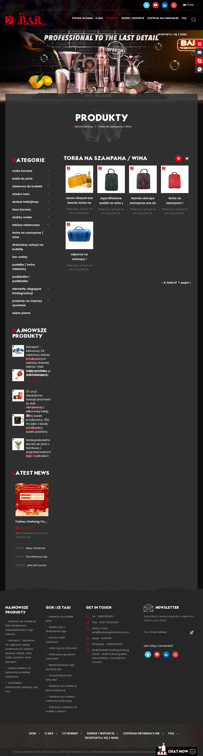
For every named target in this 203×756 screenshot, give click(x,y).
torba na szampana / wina (114, 127)
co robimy (70, 733)
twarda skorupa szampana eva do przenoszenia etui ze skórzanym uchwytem (143, 201)
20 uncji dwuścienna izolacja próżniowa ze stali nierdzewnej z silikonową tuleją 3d (38, 396)
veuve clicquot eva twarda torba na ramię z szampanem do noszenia (79, 200)
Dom (32, 733)
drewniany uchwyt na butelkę (27, 247)
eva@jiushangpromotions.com (110, 632)
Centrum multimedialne (163, 18)
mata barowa (22, 171)
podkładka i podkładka (21, 279)
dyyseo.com (149, 752)
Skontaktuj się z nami (171, 34)
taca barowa (21, 209)
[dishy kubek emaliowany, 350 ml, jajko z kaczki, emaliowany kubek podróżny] (18, 420)
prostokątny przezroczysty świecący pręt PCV (21, 687)
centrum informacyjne (141, 733)
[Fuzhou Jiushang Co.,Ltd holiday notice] (31, 499)
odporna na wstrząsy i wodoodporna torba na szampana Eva (79, 257)
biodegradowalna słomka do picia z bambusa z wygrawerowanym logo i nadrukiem (38, 444)
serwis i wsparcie (132, 18)
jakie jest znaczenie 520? (41, 565)
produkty (112, 18)
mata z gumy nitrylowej (63, 648)
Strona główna (82, 18)
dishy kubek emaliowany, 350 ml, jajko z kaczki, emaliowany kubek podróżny (37, 420)
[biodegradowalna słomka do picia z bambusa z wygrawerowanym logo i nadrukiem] (18, 444)
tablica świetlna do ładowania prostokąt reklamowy (18, 672)
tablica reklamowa (26, 225)
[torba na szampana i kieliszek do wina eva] (175, 179)
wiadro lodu (21, 194)
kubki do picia (22, 178)
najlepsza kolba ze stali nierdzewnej (38, 373)
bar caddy (20, 257)
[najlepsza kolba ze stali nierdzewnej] (18, 375)
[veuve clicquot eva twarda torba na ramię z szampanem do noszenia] (79, 179)
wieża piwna (21, 313)
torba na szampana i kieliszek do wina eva (175, 201)
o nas (99, 18)
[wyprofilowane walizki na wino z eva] (111, 179)
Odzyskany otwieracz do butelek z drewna (61, 709)
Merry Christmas (35, 548)
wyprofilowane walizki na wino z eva (111, 201)
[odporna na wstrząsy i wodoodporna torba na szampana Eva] (79, 235)
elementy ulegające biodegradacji (26, 291)
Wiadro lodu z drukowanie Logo (56, 629)
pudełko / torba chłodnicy (23, 266)
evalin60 (106, 638)
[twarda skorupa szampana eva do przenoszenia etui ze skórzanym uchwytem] (143, 179)
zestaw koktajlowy (25, 202)
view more (32, 361)
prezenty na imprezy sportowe (27, 303)
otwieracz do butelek (27, 186)
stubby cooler (22, 217)
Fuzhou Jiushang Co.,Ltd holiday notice (31, 521)
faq (184, 18)
